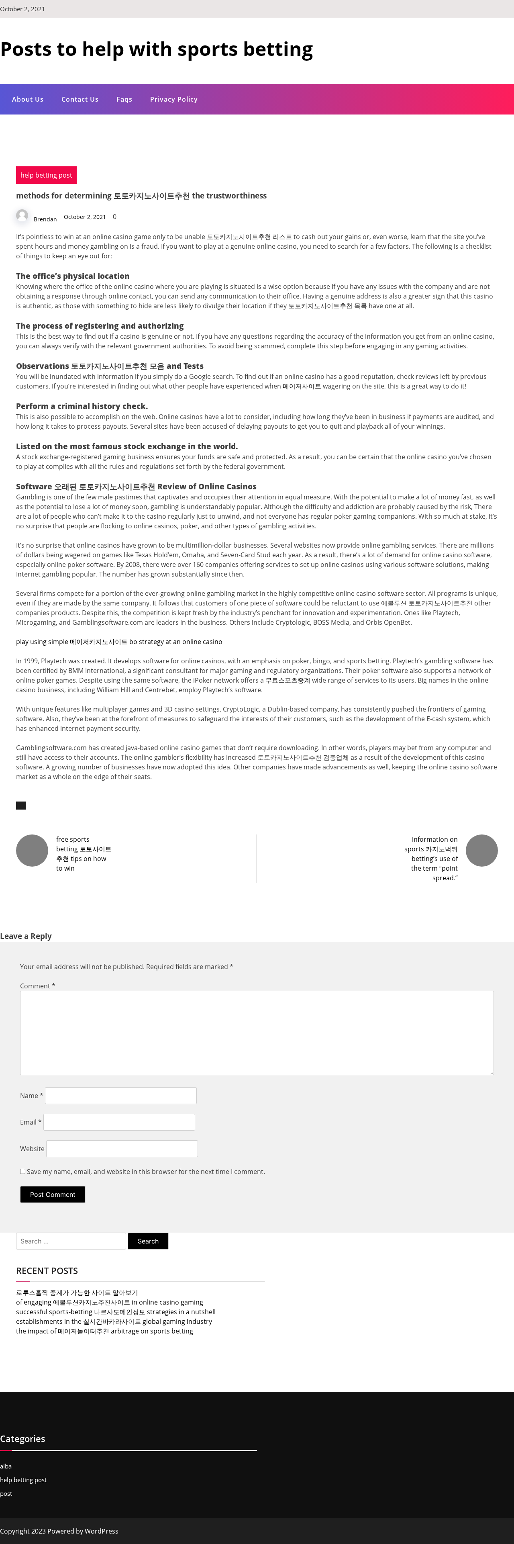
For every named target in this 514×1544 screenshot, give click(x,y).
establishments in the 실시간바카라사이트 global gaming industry (114, 1321)
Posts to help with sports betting (156, 48)
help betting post (46, 175)
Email (31, 1122)
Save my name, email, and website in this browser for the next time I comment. (146, 1171)
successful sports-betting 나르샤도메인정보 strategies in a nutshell (116, 1311)
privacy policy (174, 99)
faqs (124, 99)
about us (28, 99)
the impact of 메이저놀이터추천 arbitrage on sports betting (104, 1331)
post (6, 1493)
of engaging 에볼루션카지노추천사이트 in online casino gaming (109, 1302)
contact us (80, 99)
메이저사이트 (302, 386)
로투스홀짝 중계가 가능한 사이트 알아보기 (77, 1292)
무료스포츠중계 (287, 680)
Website (32, 1148)
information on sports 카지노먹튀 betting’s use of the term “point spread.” (431, 858)
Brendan (45, 219)
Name (31, 1095)
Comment (37, 986)
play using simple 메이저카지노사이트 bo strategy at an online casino (119, 641)
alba (6, 1466)
